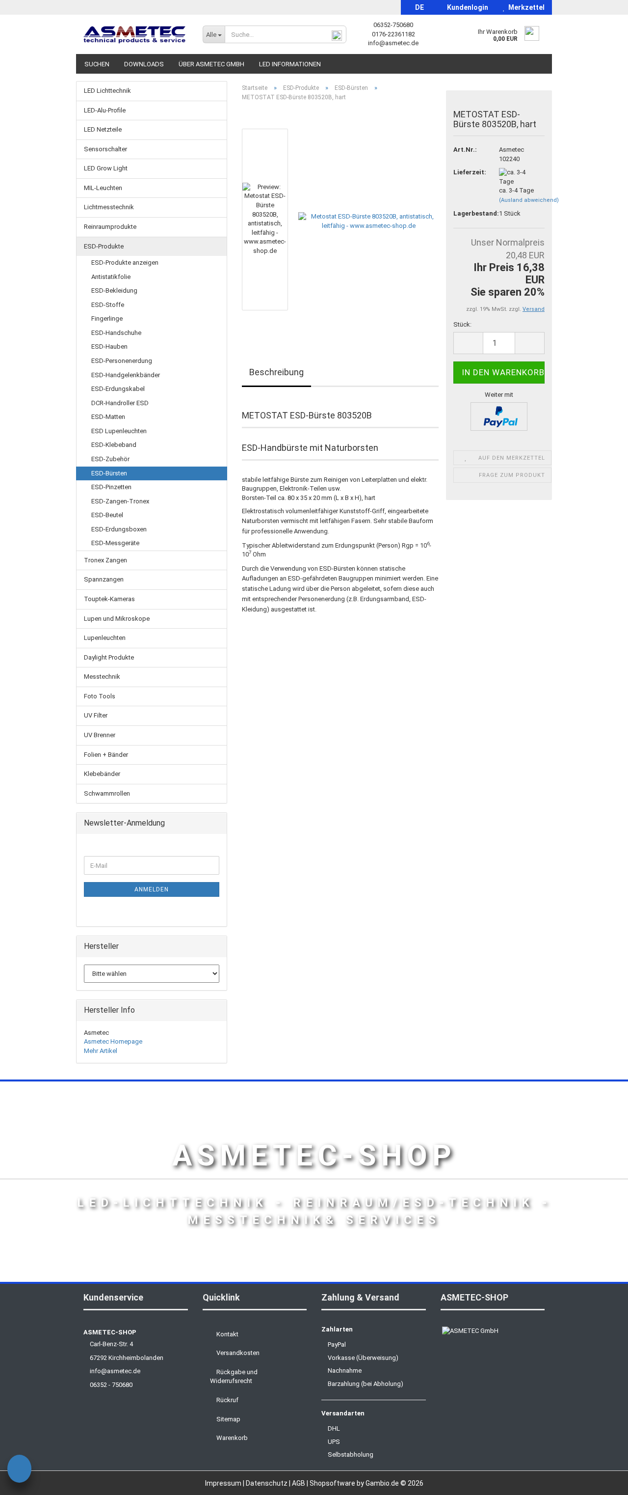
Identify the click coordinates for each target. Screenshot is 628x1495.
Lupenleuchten (105, 637)
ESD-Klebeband (113, 444)
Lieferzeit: (468, 172)
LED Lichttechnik (107, 90)
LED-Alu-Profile (105, 110)
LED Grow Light (106, 168)
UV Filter (95, 715)
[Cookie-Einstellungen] (19, 1470)
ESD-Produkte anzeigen (124, 262)
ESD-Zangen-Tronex (120, 501)
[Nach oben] (601, 1480)
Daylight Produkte (109, 657)
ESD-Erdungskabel (118, 388)
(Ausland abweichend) (529, 200)
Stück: (462, 324)
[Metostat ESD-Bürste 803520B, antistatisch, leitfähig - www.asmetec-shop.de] (368, 219)
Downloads (144, 64)
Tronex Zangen (105, 560)
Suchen (96, 64)
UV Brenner (99, 735)
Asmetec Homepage (113, 1041)
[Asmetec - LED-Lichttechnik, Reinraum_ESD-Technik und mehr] (135, 34)
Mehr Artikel (100, 1050)
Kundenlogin (466, 7)
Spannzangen (104, 579)
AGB (299, 1483)
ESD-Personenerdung (121, 360)
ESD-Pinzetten (111, 487)
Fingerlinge (107, 318)
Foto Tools (99, 696)
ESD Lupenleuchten (119, 431)
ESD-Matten (108, 416)
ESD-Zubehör (110, 459)
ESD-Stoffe (107, 304)
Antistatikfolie (111, 276)
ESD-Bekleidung (114, 290)
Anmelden (151, 889)
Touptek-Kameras (109, 599)
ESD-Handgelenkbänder (125, 375)
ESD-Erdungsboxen (119, 529)
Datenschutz (267, 1483)
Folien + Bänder (106, 754)
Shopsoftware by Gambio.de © (366, 1483)
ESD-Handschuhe (116, 332)
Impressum (224, 1483)
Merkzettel (525, 7)
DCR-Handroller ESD (120, 403)
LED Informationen (290, 64)
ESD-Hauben (109, 346)
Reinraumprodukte (110, 226)
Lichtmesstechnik (109, 207)
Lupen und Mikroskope (117, 618)
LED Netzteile (103, 129)
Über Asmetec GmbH (211, 64)
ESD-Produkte (104, 246)
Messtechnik (102, 676)
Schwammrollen (107, 793)
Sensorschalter (105, 149)
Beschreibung (276, 372)
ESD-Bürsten (109, 473)
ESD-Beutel (107, 515)
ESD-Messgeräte (115, 543)
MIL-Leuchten (103, 188)
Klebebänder (102, 773)
